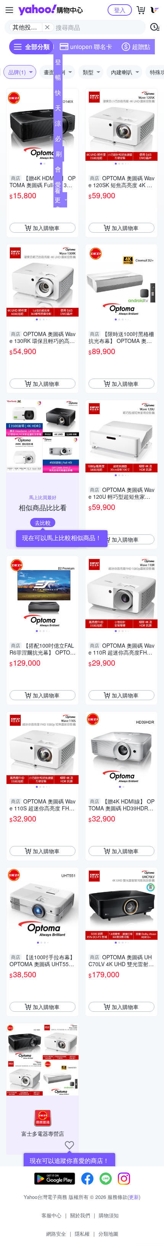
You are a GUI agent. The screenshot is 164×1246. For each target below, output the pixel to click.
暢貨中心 (58, 79)
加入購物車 (46, 228)
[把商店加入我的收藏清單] (69, 1145)
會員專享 (58, 171)
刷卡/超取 (59, 155)
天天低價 (58, 109)
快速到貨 (58, 94)
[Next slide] (74, 124)
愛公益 (58, 186)
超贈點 (141, 46)
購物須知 (109, 1215)
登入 (119, 10)
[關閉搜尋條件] (47, 27)
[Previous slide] (11, 124)
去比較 (43, 522)
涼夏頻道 (58, 125)
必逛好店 (58, 140)
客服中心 (51, 1215)
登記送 (58, 63)
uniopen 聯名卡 (91, 46)
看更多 (58, 199)
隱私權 (82, 1233)
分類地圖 (108, 1233)
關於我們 (80, 1215)
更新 (134, 1196)
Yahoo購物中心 (50, 10)
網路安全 (56, 1233)
